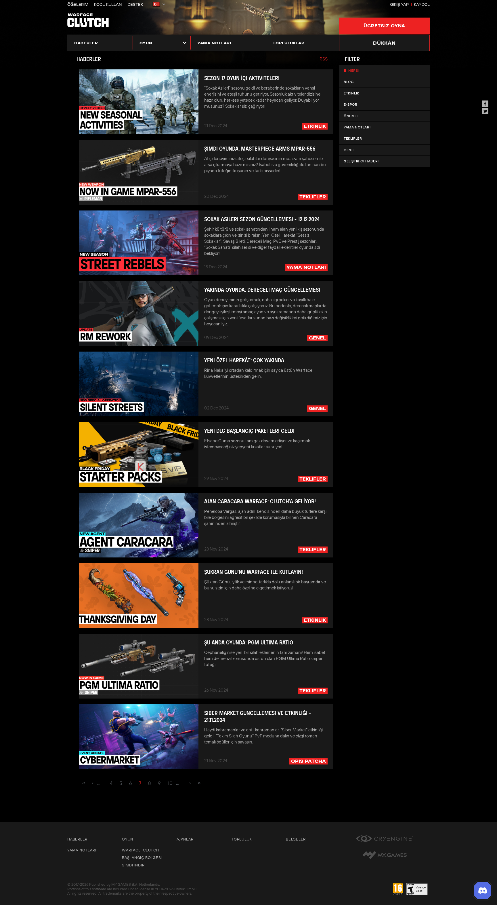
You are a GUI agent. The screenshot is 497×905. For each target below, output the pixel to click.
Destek (135, 4)
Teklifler (353, 138)
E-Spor (351, 104)
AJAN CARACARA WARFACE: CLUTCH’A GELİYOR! (260, 501)
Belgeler (296, 839)
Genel (349, 150)
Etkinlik (351, 93)
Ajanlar (185, 839)
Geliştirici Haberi (361, 161)
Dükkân (384, 43)
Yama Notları (357, 127)
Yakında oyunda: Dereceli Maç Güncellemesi (262, 289)
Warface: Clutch (140, 850)
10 (170, 783)
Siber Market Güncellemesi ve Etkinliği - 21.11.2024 (257, 716)
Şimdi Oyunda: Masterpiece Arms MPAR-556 (259, 148)
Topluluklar (288, 43)
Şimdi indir (133, 865)
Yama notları (214, 43)
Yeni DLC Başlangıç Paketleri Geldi (249, 430)
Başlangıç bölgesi (142, 857)
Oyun (145, 43)
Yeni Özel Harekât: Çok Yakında (244, 360)
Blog (348, 81)
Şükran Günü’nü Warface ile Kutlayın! (253, 571)
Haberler (86, 43)
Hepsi (353, 70)
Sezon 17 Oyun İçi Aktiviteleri (242, 78)
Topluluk (241, 839)
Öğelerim (77, 4)
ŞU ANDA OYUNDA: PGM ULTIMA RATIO (248, 642)
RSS (324, 59)
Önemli (351, 116)
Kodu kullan (108, 4)
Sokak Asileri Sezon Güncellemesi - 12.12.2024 (262, 219)
